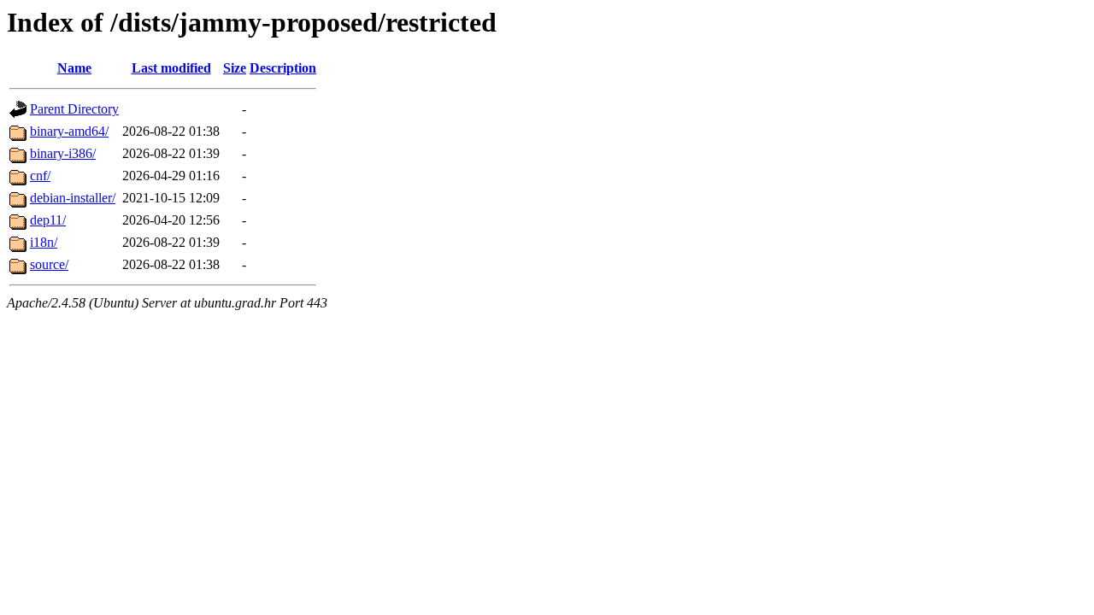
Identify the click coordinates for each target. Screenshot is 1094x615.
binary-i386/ (63, 153)
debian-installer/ (72, 197)
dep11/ (48, 220)
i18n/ (43, 242)
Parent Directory (74, 109)
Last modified (171, 68)
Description (283, 68)
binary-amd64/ (69, 131)
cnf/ (40, 175)
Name (74, 68)
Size (234, 68)
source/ (49, 264)
